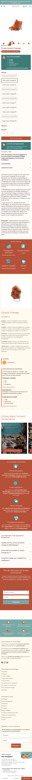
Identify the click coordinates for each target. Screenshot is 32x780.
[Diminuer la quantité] (3, 133)
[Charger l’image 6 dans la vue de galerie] (16, 24)
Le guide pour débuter (7, 678)
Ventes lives (4, 703)
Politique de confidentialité (8, 715)
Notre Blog (4, 690)
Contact (3, 719)
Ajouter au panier (16, 138)
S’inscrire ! (16, 745)
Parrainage (4, 699)
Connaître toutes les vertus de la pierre (17, 68)
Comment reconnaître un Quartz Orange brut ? (12, 551)
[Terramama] (15, 6)
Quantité (3, 130)
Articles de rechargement (9, 406)
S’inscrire (16, 602)
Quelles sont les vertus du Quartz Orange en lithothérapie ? (12, 544)
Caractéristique (5, 164)
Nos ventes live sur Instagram (9, 683)
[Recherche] (5, 6)
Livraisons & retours (7, 168)
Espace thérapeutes (6, 701)
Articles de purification (8, 387)
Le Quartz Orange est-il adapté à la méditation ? (13, 559)
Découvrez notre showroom (8, 685)
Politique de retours (6, 717)
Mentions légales (5, 710)
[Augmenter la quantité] (12, 133)
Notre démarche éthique (8, 687)
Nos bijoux (4, 674)
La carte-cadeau (5, 676)
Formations (4, 708)
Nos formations (5, 681)
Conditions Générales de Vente (9, 713)
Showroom (4, 706)
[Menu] (1, 6)
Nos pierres (4, 671)
